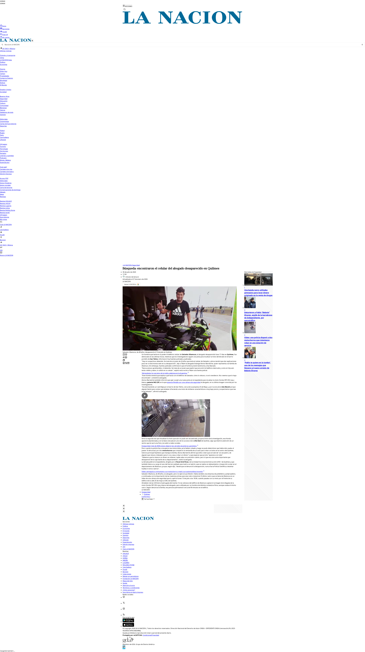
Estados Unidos (5, 90)
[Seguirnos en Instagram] (124, 609)
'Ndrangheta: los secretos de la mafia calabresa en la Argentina (164, 373)
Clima (2, 58)
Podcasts (3, 158)
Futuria (2, 69)
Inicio (4, 26)
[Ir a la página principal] (182, 23)
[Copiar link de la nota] (124, 360)
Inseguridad (146, 492)
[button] (182, 147)
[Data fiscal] (124, 649)
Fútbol (2, 131)
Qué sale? (3, 167)
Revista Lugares (5, 206)
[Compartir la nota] (124, 357)
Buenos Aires (4, 96)
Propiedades (4, 76)
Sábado (2, 192)
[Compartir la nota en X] (126, 363)
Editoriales (4, 119)
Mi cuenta (5, 37)
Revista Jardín (5, 213)
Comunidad (4, 106)
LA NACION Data (6, 60)
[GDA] (128, 642)
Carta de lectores (6, 188)
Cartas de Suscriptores (8, 124)
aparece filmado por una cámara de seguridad (183, 382)
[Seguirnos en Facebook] (124, 597)
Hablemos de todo (6, 112)
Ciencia (2, 110)
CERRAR (2, 1)
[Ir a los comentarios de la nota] (126, 354)
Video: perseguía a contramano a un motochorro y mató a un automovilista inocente (172, 472)
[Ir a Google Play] (128, 622)
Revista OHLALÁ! (6, 201)
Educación (3, 101)
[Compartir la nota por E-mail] (128, 363)
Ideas (2, 194)
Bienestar (3, 108)
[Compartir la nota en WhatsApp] (126, 357)
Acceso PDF (4, 178)
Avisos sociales (5, 185)
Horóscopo (4, 151)
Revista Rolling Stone (7, 210)
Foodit (4, 32)
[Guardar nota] (124, 354)
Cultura (2, 103)
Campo (2, 74)
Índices (2, 83)
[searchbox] (182, 44)
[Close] (124, 505)
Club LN (5, 35)
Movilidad (3, 80)
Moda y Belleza (5, 160)
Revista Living (5, 208)
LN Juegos (3, 144)
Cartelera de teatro (7, 172)
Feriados (3, 153)
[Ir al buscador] (124, 9)
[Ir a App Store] (128, 626)
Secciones (5, 29)
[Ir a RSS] (124, 615)
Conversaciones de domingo (10, 190)
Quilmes (147, 494)
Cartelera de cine (6, 169)
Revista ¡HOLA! (5, 203)
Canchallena (4, 137)
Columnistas (4, 121)
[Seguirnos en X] (124, 603)
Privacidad (155, 635)
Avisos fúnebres (6, 183)
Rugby (2, 133)
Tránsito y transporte (7, 55)
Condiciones (147, 635)
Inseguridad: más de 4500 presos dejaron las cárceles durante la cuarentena (169, 446)
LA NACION (127, 265)
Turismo (3, 147)
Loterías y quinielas (7, 156)
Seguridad (3, 99)
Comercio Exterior (6, 78)
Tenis (2, 135)
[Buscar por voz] (362, 45)
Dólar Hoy (3, 71)
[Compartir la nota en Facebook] (124, 363)
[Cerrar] (32, 40)
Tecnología (4, 149)
